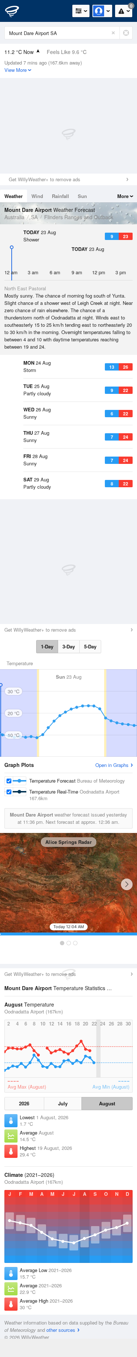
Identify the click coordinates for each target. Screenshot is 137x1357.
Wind (37, 196)
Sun (82, 196)
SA (34, 217)
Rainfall (60, 196)
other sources (60, 1329)
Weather (13, 196)
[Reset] (113, 33)
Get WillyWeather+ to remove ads (44, 179)
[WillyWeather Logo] (16, 11)
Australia (14, 217)
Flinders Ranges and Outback (78, 217)
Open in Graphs (112, 764)
